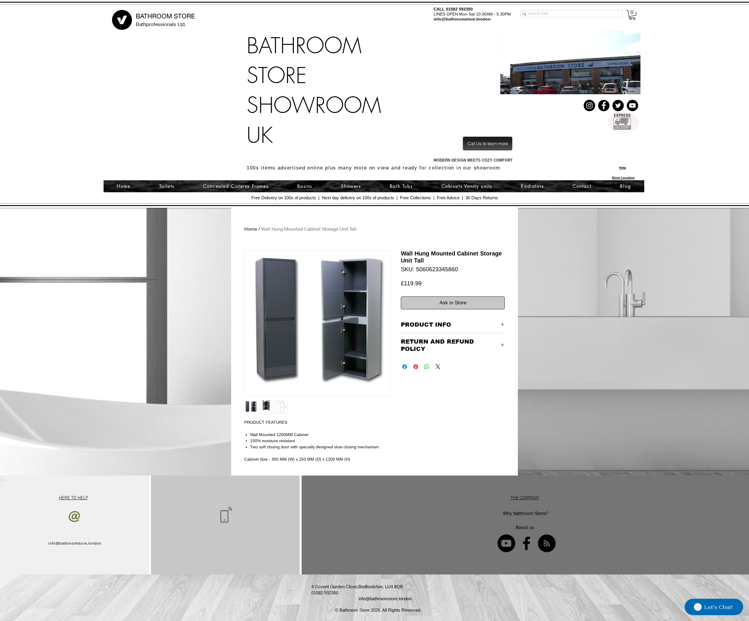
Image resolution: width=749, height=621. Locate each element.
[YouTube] (632, 105)
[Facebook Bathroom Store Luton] (526, 543)
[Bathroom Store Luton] (547, 543)
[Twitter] (618, 105)
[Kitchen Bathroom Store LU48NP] (570, 62)
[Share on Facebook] (404, 366)
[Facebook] (603, 105)
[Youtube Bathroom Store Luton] (506, 543)
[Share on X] (438, 366)
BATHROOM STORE (165, 16)
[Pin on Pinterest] (415, 366)
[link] (632, 15)
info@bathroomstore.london (462, 19)
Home (250, 228)
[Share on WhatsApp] (426, 366)
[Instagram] (589, 105)
